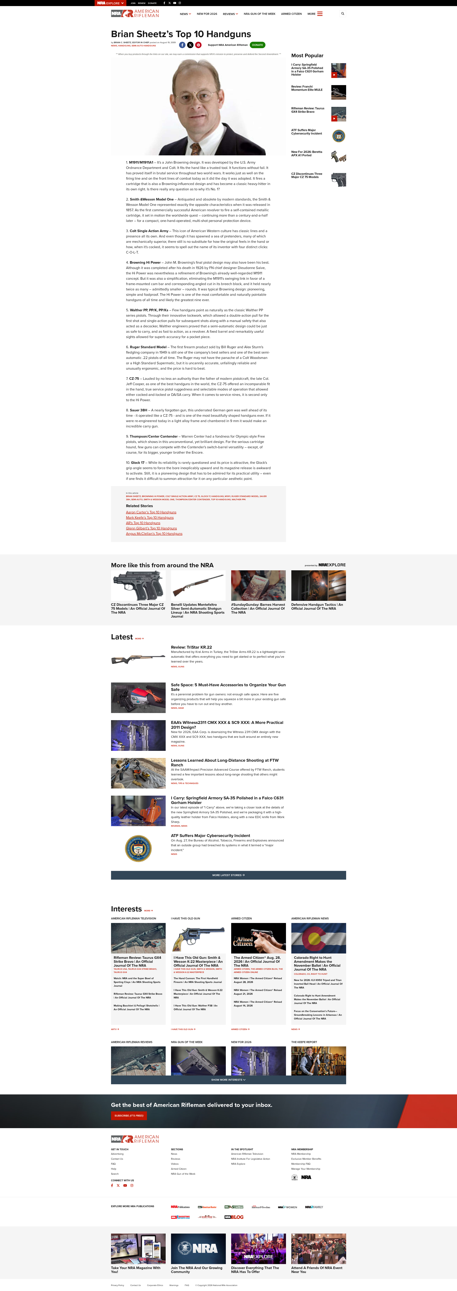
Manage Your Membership (305, 1169)
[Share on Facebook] (182, 43)
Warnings (174, 1285)
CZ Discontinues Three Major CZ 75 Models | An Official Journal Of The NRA (138, 608)
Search (115, 1174)
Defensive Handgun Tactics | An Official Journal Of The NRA (317, 606)
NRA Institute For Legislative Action (250, 1159)
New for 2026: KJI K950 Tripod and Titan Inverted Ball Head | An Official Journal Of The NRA (318, 984)
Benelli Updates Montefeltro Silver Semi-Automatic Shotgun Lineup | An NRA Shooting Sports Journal (198, 610)
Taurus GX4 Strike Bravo (142, 969)
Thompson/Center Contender (192, 499)
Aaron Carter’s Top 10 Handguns (151, 512)
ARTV (114, 1029)
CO (308, 974)
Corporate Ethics (155, 1285)
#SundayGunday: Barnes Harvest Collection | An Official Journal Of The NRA (258, 608)
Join (133, 3)
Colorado (300, 974)
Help (113, 1169)
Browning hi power (153, 496)
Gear (181, 708)
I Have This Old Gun (185, 918)
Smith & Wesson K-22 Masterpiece (198, 970)
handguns (217, 496)
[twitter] (190, 43)
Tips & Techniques (188, 783)
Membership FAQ (300, 1164)
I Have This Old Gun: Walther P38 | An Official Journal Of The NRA (195, 1007)
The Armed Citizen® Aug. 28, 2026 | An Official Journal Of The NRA (257, 961)
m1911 (227, 496)
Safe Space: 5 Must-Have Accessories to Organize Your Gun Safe (228, 687)
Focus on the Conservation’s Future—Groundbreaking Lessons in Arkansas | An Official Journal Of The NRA (318, 1015)
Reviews (229, 14)
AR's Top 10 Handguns (143, 523)
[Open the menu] (320, 13)
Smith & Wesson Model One (159, 499)
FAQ (113, 1164)
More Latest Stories (242, 875)
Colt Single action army (179, 496)
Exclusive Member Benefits (306, 1159)
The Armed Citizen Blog (264, 969)
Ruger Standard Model (245, 496)
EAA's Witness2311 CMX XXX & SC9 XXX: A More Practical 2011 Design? (227, 724)
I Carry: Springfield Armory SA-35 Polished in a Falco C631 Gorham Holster (227, 800)
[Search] (342, 13)
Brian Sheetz (133, 496)
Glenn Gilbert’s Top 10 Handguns (151, 528)
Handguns (124, 45)
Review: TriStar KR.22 (191, 647)
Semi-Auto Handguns (144, 45)
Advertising (117, 1154)
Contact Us (117, 1159)
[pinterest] (198, 43)
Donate (152, 3)
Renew (141, 3)
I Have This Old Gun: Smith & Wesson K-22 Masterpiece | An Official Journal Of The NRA (198, 961)
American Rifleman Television (133, 918)
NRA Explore (238, 1164)
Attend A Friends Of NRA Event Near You (316, 1269)
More (138, 638)
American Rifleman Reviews (131, 1042)
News (184, 14)
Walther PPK (239, 499)
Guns (181, 666)
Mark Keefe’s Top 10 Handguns (150, 517)
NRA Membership (301, 1154)
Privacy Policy (117, 1285)
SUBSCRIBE (129, 1116)
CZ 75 (197, 496)
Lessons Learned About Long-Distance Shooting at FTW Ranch (225, 762)
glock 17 (205, 496)
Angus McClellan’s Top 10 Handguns (154, 533)
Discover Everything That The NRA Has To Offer (255, 1269)
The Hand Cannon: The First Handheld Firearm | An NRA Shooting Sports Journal (198, 980)
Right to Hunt (319, 974)
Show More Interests (247, 1080)
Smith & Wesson (206, 969)
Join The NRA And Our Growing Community (196, 1269)
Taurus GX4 (120, 972)
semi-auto (137, 499)
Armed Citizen (291, 14)
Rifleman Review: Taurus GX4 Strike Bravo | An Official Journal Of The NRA (137, 961)
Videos (175, 1164)
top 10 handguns (221, 499)
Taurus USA (120, 969)
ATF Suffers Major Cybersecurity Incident (210, 835)
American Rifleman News (310, 918)
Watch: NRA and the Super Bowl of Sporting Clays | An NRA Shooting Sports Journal (137, 982)
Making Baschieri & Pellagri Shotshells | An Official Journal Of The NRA (136, 1007)
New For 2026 (207, 14)
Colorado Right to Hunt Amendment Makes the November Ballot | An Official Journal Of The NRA (317, 963)
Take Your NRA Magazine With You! (135, 1269)
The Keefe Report (304, 1042)
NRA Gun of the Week (259, 14)
